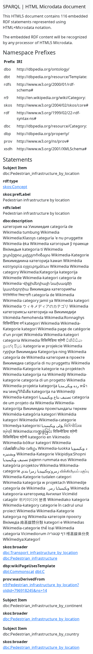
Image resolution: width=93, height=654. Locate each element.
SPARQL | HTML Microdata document (44, 6)
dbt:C (40, 571)
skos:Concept (15, 186)
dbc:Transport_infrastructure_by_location (40, 552)
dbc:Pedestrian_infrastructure (30, 558)
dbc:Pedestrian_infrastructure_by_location (41, 619)
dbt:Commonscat (18, 571)
